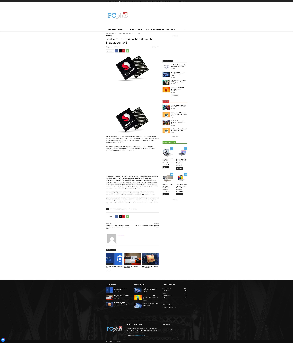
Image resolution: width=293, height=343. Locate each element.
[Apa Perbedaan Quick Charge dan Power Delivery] (132, 259)
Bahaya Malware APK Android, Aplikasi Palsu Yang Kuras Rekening (178, 74)
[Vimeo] (184, 1)
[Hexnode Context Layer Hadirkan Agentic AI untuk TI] (138, 305)
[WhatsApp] (127, 50)
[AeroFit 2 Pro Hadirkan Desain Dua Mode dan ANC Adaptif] (166, 66)
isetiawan (111, 47)
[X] (182, 1)
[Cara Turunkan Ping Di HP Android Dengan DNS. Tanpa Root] (166, 130)
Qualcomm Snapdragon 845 (122, 209)
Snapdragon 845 (133, 209)
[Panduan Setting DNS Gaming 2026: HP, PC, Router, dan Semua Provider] (166, 114)
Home (107, 33)
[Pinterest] (123, 50)
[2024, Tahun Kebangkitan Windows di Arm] (114, 259)
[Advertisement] (158, 15)
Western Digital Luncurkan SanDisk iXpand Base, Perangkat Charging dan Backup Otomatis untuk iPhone (118, 227)
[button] (185, 29)
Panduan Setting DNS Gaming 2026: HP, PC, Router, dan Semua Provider (179, 114)
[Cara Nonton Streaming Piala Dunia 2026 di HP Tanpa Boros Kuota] (166, 122)
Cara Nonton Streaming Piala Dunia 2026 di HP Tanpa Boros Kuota (178, 122)
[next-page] (109, 271)
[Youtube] (186, 1)
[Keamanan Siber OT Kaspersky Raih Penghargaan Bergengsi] (166, 82)
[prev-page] (107, 271)
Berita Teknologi (113, 33)
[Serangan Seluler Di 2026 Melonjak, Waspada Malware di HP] (138, 297)
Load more (174, 95)
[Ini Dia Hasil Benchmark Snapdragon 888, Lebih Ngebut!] (150, 259)
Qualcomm (112, 209)
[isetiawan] (107, 47)
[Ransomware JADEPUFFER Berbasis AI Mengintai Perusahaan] (166, 89)
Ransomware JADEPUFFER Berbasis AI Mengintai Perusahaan (177, 89)
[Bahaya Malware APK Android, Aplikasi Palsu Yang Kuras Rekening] (166, 74)
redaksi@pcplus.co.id (139, 335)
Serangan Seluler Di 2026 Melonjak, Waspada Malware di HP (150, 297)
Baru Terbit (145, 263)
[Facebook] (178, 1)
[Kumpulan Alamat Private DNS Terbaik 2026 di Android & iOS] (166, 107)
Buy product (165, 167)
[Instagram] (180, 1)
